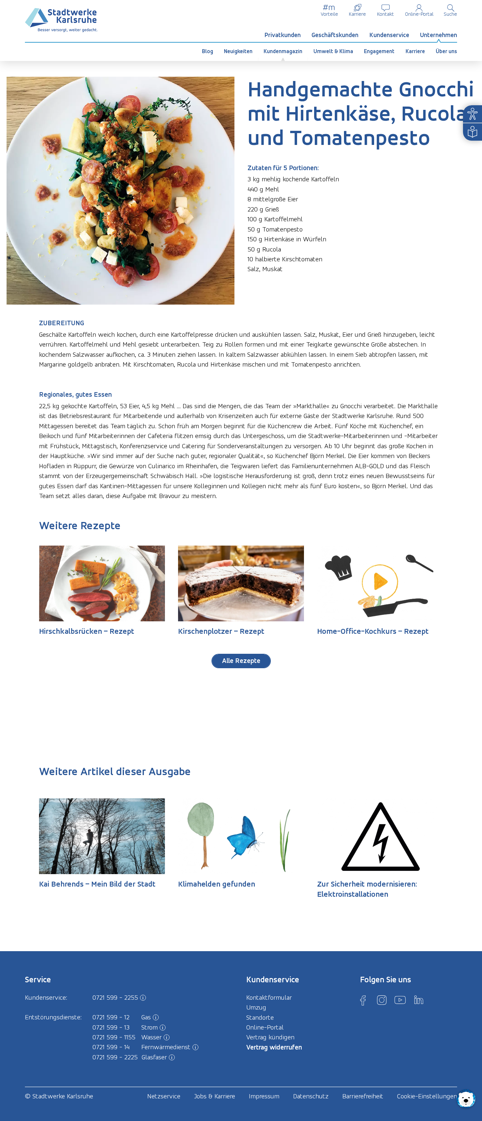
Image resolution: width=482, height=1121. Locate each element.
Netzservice (163, 1096)
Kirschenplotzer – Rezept (221, 631)
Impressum (264, 1096)
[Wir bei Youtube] (400, 1000)
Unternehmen (438, 35)
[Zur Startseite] (61, 20)
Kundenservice (389, 35)
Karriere (357, 14)
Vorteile (329, 14)
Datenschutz (311, 1096)
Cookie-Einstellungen (427, 1096)
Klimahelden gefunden (216, 884)
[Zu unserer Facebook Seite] (363, 1000)
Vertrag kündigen (270, 1037)
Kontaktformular (269, 997)
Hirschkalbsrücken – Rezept (86, 631)
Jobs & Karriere (214, 1096)
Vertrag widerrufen (274, 1047)
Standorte (260, 1017)
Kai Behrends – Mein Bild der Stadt (97, 884)
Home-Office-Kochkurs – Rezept (373, 631)
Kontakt (385, 14)
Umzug (256, 1007)
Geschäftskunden (334, 35)
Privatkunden (283, 35)
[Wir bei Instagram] (381, 1000)
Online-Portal (419, 14)
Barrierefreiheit (362, 1096)
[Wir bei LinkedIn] (418, 1000)
